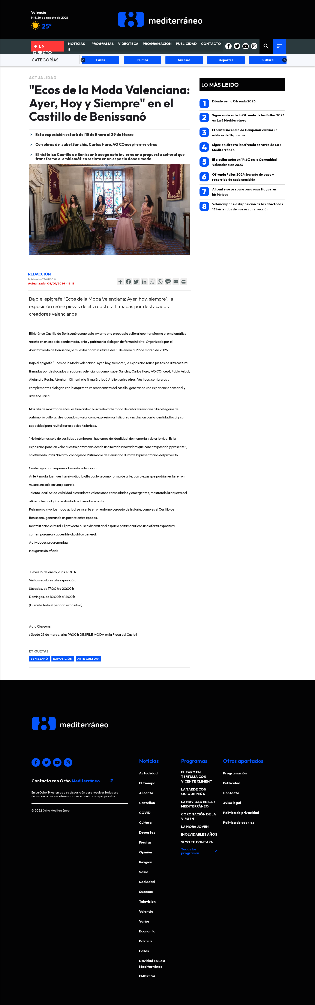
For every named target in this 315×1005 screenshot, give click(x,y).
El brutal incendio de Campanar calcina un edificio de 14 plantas (240, 132)
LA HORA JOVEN (195, 826)
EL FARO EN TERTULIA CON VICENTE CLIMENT (196, 776)
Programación (235, 773)
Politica (145, 941)
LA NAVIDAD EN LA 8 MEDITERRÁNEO (198, 804)
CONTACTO (211, 43)
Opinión (145, 852)
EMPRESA (147, 976)
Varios (144, 921)
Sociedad (147, 882)
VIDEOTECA (128, 43)
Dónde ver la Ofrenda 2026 (229, 103)
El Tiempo (147, 783)
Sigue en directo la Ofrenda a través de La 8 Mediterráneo (242, 147)
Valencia (146, 911)
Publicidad (231, 783)
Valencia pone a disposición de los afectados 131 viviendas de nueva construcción (242, 206)
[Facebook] (128, 281)
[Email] (175, 281)
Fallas (144, 951)
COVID (144, 812)
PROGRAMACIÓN (157, 43)
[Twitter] (136, 281)
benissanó (39, 659)
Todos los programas (199, 851)
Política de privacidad (241, 812)
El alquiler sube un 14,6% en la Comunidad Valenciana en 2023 (239, 162)
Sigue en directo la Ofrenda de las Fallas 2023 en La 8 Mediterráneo (243, 117)
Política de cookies (238, 822)
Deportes (147, 832)
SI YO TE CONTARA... (198, 842)
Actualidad (43, 77)
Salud (143, 872)
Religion (145, 862)
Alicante (146, 793)
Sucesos (146, 891)
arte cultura (88, 659)
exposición (62, 659)
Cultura (145, 822)
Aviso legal (232, 803)
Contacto (231, 793)
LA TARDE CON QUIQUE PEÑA (193, 791)
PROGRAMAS (103, 43)
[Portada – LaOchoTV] (160, 19)
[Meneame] (152, 281)
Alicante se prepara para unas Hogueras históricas (239, 191)
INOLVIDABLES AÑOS (199, 834)
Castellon (147, 803)
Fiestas (145, 842)
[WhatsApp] (160, 281)
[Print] (183, 281)
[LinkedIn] (144, 281)
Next (284, 60)
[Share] (120, 281)
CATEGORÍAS (45, 59)
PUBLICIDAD (186, 43)
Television (147, 901)
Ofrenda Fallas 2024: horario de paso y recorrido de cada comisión (238, 177)
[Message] (168, 281)
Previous (83, 60)
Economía (147, 931)
